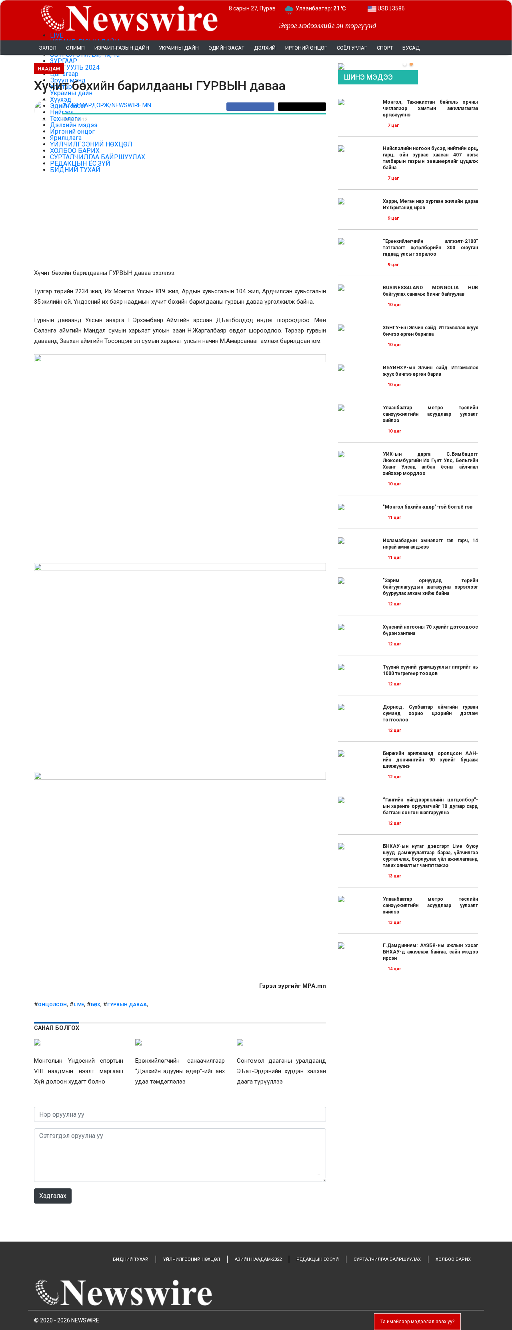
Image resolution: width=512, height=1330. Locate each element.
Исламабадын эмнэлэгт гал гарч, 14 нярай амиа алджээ (430, 544)
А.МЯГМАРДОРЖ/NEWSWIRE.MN (107, 105)
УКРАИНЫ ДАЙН (179, 48)
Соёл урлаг (352, 48)
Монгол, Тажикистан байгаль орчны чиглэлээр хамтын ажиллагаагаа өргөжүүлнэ (430, 108)
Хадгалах (52, 1196)
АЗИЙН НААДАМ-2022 (258, 1259)
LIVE (56, 35)
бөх (95, 1005)
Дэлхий (265, 48)
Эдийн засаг (226, 48)
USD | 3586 (390, 8)
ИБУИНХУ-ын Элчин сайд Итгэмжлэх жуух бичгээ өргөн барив (430, 371)
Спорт (385, 48)
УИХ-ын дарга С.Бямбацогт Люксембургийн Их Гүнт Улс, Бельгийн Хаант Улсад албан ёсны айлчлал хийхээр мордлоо (430, 463)
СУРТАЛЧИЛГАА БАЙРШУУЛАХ (387, 1259)
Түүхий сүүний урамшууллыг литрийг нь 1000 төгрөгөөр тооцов (430, 670)
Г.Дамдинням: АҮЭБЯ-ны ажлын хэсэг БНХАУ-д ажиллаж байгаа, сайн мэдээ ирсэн (430, 952)
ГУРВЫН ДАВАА (127, 1005)
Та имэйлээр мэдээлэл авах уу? (417, 1321)
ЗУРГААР (63, 61)
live (79, 1005)
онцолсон (52, 1005)
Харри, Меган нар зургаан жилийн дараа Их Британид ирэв (430, 204)
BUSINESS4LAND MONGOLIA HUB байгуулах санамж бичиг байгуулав (430, 291)
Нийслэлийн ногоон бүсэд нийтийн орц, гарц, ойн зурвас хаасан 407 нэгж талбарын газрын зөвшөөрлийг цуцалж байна (430, 158)
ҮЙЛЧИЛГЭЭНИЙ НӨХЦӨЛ (191, 1259)
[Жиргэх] (302, 106)
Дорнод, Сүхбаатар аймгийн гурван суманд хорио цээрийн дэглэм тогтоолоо (430, 713)
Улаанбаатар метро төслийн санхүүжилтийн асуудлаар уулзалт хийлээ (430, 414)
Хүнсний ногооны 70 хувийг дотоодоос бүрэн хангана (430, 630)
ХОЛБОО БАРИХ (453, 1259)
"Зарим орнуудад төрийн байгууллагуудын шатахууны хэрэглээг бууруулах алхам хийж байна (430, 587)
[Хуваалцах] (252, 106)
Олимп (75, 48)
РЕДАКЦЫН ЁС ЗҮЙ (317, 1259)
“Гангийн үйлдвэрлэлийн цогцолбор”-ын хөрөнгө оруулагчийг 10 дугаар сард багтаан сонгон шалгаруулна (430, 806)
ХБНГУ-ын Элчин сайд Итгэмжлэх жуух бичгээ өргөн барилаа (430, 331)
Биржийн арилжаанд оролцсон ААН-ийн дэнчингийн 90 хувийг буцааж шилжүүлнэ (430, 760)
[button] (404, 64)
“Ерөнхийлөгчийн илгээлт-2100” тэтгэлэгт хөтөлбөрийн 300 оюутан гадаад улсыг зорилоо (430, 247)
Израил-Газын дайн (121, 48)
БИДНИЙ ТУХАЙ (130, 1259)
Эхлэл (47, 48)
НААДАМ (49, 69)
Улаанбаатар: (321, 8)
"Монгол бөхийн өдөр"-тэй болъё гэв (427, 507)
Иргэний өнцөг (306, 48)
